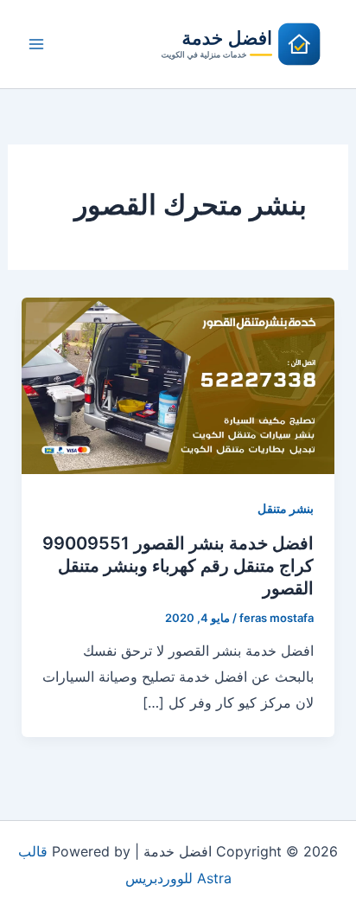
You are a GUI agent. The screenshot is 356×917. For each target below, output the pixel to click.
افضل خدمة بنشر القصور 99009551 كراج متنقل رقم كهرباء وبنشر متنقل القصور (178, 566)
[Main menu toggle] (36, 44)
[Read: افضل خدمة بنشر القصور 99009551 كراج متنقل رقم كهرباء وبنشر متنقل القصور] (178, 384)
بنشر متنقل (285, 508)
